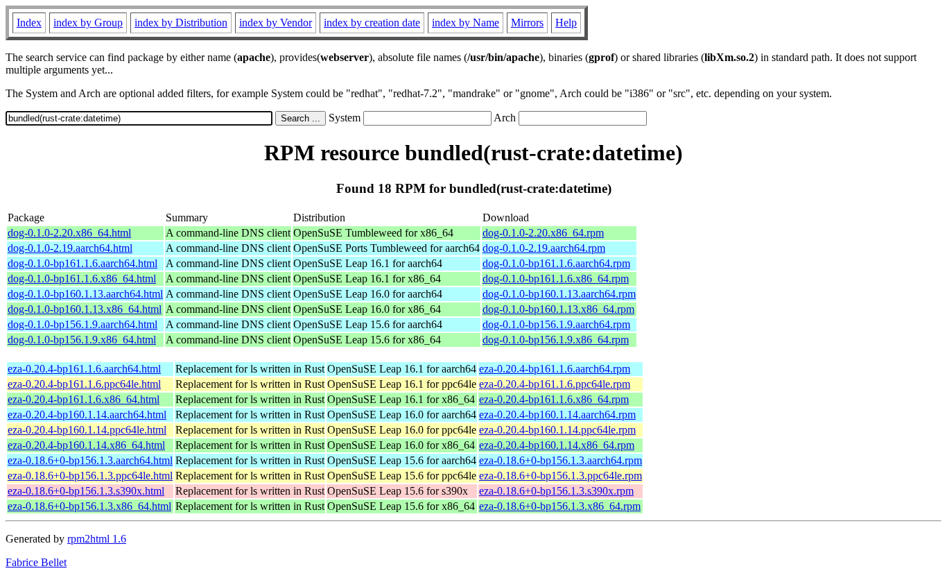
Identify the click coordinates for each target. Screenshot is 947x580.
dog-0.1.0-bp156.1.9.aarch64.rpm (556, 324)
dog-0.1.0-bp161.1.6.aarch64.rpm (556, 263)
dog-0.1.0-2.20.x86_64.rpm (543, 233)
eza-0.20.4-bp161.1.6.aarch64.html (84, 369)
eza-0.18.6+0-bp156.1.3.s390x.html (86, 491)
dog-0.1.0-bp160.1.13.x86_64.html (85, 309)
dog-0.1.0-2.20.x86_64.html (69, 233)
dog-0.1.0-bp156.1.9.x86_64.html (82, 340)
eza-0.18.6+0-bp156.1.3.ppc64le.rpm (560, 475)
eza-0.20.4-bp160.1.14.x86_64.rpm (556, 445)
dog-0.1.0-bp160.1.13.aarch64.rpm (559, 294)
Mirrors (527, 22)
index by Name (465, 22)
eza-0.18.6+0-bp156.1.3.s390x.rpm (556, 491)
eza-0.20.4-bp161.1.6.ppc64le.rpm (554, 384)
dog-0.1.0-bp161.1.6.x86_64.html (82, 278)
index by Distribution (180, 22)
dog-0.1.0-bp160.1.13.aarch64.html (85, 294)
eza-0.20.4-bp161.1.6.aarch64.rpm (554, 369)
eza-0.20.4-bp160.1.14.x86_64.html (86, 445)
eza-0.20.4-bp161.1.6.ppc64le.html (84, 384)
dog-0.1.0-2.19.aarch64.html (70, 248)
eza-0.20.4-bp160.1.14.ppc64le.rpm (557, 430)
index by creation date (372, 22)
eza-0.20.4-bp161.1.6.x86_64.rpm (554, 399)
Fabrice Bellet (36, 562)
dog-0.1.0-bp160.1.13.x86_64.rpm (558, 309)
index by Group (88, 22)
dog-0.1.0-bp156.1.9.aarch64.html (82, 324)
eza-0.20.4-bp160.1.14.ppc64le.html (87, 430)
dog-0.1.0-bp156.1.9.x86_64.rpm (556, 340)
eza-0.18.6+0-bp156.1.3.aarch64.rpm (560, 460)
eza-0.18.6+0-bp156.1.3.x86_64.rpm (560, 506)
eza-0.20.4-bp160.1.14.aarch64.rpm (557, 414)
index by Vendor (275, 22)
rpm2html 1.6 (96, 539)
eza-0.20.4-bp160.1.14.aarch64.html (87, 414)
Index (29, 22)
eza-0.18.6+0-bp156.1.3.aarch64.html (90, 460)
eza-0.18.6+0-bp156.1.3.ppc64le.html (90, 475)
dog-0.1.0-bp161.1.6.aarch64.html (82, 263)
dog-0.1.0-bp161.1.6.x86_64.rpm (556, 278)
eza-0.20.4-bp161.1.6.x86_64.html (83, 399)
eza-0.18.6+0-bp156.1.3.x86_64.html (89, 506)
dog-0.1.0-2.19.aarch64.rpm (544, 248)
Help (566, 22)
